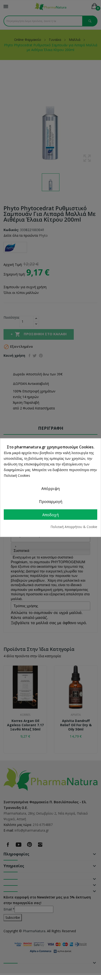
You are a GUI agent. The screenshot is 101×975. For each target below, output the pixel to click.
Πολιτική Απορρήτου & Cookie (73, 526)
